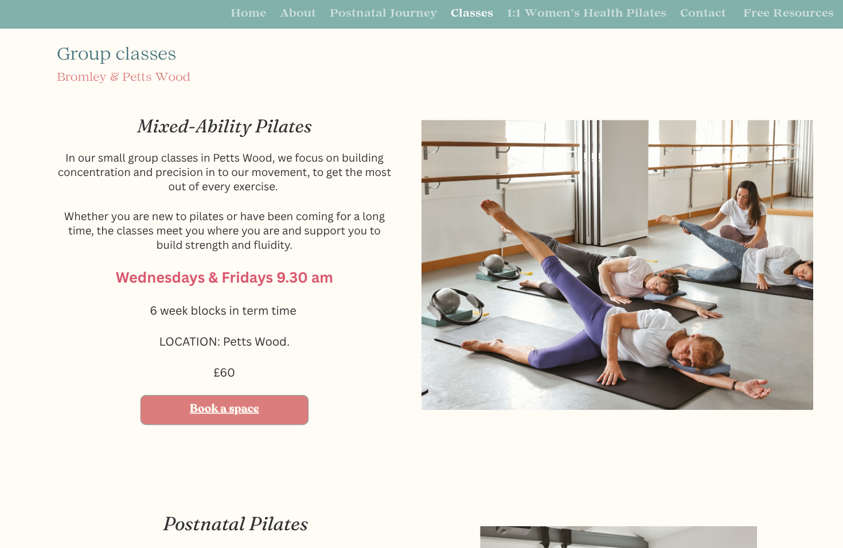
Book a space (224, 409)
